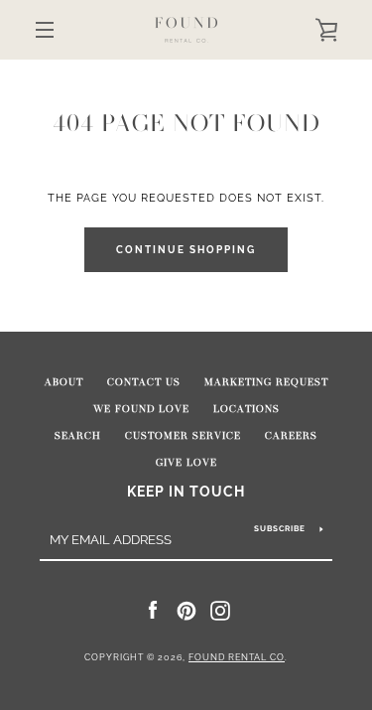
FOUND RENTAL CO (236, 657)
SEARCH (78, 436)
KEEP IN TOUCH (186, 491)
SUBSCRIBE (280, 528)
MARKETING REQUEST (266, 382)
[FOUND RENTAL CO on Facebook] (153, 610)
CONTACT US (144, 382)
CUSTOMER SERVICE (183, 436)
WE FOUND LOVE (141, 409)
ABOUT (64, 382)
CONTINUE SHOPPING (186, 249)
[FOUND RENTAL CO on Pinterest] (186, 610)
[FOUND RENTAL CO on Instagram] (220, 610)
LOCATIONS (246, 409)
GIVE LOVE (186, 463)
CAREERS (291, 436)
